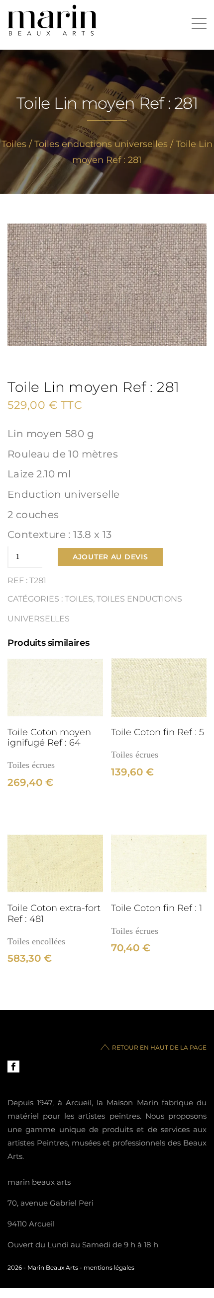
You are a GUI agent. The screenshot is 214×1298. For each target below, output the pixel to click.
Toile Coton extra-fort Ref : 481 (54, 913)
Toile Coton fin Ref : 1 (156, 908)
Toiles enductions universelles (101, 144)
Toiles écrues (31, 765)
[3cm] (55, 687)
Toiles (13, 144)
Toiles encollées (36, 941)
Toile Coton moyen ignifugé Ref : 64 (49, 737)
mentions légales (109, 1267)
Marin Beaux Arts (52, 1267)
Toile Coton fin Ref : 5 (157, 732)
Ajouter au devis (110, 556)
